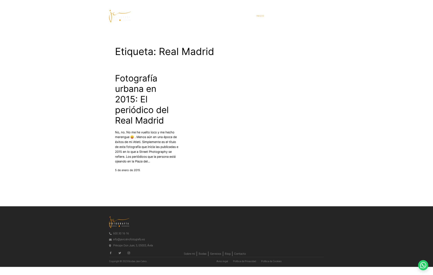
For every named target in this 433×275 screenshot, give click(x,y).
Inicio (260, 15)
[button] (423, 265)
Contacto (312, 15)
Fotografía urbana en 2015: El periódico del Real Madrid (142, 99)
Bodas (277, 15)
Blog (293, 15)
